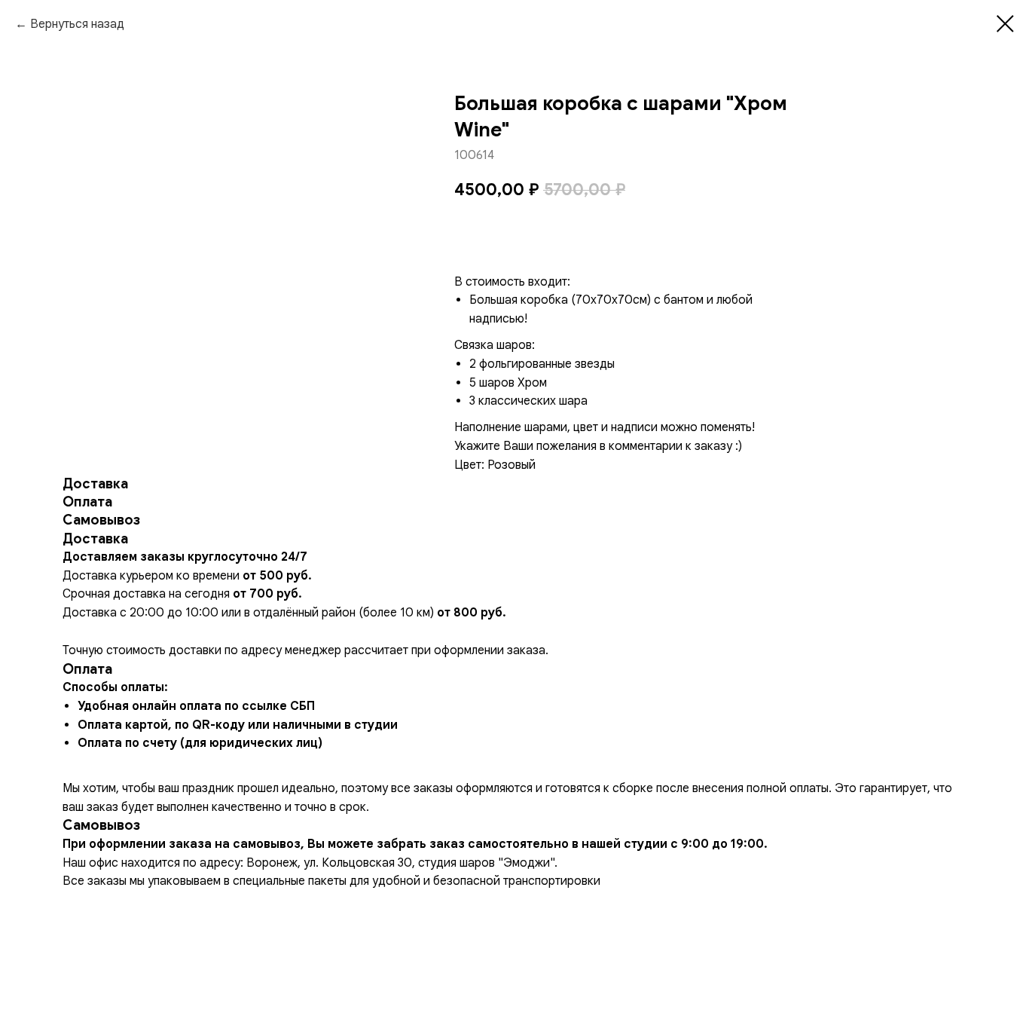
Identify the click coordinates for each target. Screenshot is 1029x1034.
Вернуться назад (77, 24)
